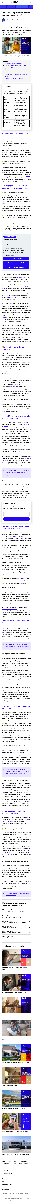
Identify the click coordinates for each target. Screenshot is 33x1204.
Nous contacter (6, 1176)
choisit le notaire (21, 591)
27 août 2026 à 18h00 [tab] (12, 932)
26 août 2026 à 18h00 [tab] (14, 921)
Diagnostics (11, 7)
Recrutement (5, 1187)
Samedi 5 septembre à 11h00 (16, 267)
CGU (3, 1178)
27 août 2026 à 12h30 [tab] (9, 926)
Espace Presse (5, 1189)
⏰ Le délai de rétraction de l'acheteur (14, 69)
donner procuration (22, 578)
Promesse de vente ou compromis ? (13, 63)
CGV (3, 1181)
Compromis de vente (22, 7)
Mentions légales (12, 1198)
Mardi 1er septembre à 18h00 (16, 263)
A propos (13, 1200)
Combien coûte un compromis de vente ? (15, 78)
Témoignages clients (7, 1184)
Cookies (26, 1198)
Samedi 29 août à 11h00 (16, 258)
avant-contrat (18, 152)
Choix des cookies (6, 1200)
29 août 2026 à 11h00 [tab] (8, 937)
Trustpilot (25, 1193)
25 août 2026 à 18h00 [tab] (11, 916)
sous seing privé (13, 386)
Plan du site (5, 1170)
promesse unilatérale (22, 277)
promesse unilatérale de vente (15, 297)
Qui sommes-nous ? (7, 1173)
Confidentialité (19, 1198)
